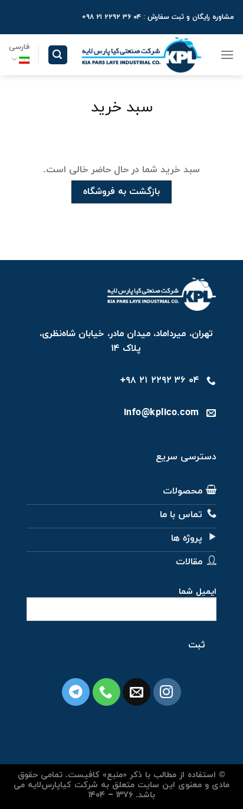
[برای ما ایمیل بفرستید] (136, 692)
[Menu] (227, 54)
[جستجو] (57, 55)
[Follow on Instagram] (167, 692)
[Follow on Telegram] (76, 692)
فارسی (19, 47)
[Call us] (106, 692)
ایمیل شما (197, 592)
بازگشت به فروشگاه (121, 191)
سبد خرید (122, 108)
